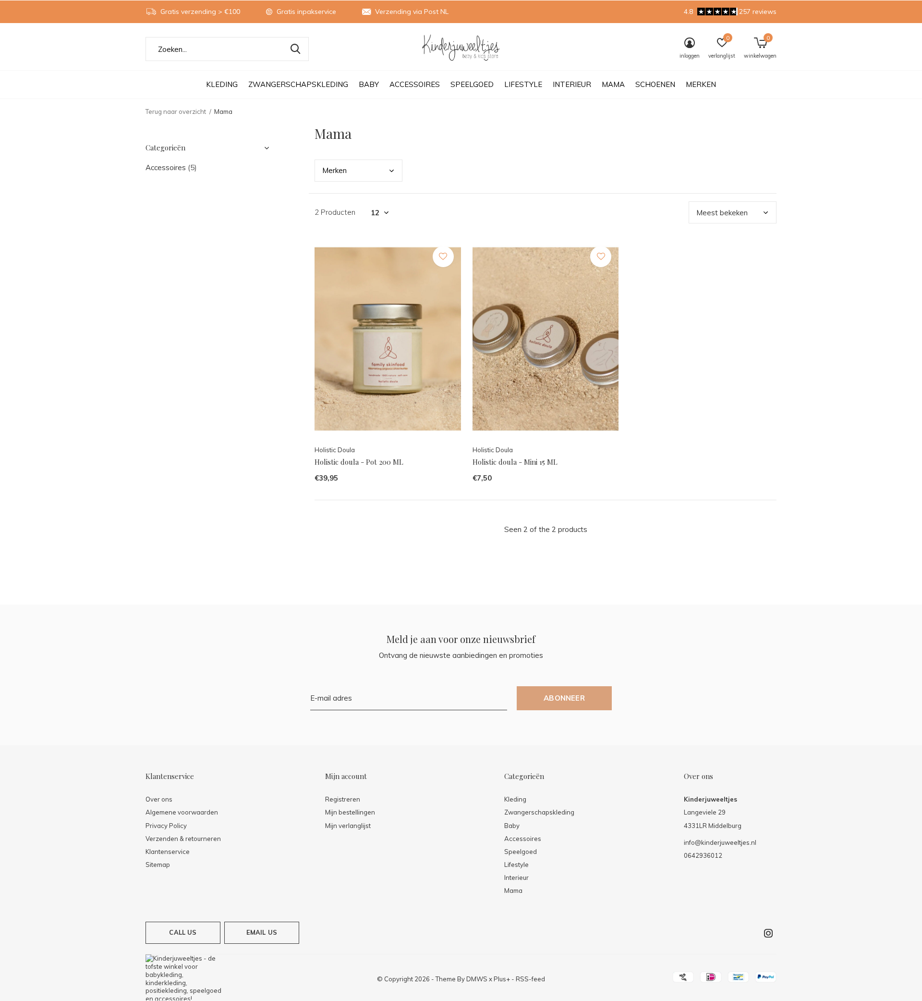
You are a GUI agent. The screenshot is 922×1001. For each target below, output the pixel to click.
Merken (701, 84)
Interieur (572, 84)
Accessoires (414, 84)
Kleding (222, 84)
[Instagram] (768, 933)
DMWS (476, 979)
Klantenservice (168, 851)
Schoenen (655, 84)
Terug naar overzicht (176, 111)
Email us (261, 932)
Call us (182, 932)
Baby (369, 84)
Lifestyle (523, 84)
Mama (613, 84)
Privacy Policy (166, 825)
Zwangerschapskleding (298, 84)
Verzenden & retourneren (183, 838)
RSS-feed (530, 979)
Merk (334, 170)
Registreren (342, 799)
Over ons (159, 799)
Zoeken (295, 49)
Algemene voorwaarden (182, 812)
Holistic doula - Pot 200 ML (359, 462)
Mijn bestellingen (350, 812)
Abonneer (564, 698)
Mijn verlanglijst (348, 825)
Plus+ (502, 979)
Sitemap (158, 864)
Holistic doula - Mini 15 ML (515, 462)
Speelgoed (472, 84)
